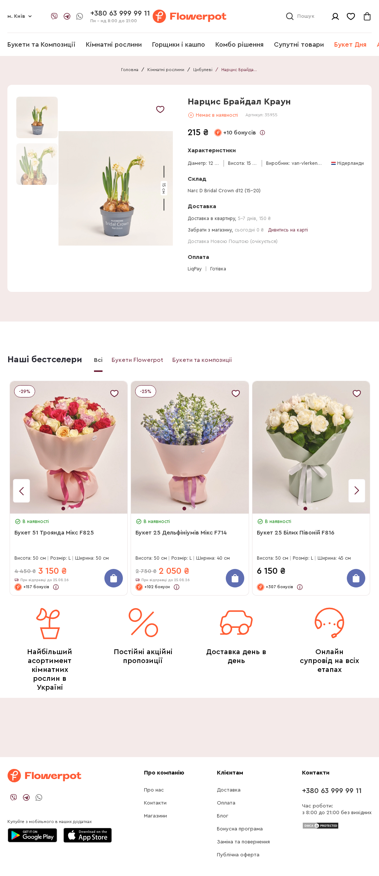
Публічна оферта (238, 854)
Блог (222, 816)
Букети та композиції (202, 360)
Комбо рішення (239, 44)
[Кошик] (367, 16)
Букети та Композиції (41, 44)
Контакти (155, 803)
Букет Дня (350, 44)
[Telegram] (67, 16)
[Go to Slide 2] (37, 164)
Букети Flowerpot (137, 360)
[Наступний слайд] (21, 491)
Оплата (226, 803)
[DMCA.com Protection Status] (320, 825)
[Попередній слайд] (356, 491)
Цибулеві (202, 69)
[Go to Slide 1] (37, 117)
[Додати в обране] (160, 109)
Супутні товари (299, 44)
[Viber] (54, 16)
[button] (115, 188)
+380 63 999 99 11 (332, 791)
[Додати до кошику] (113, 578)
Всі (98, 360)
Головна (129, 69)
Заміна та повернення (243, 842)
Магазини (155, 816)
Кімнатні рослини (114, 44)
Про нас (154, 790)
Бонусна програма (240, 829)
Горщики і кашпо (178, 44)
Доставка (229, 790)
